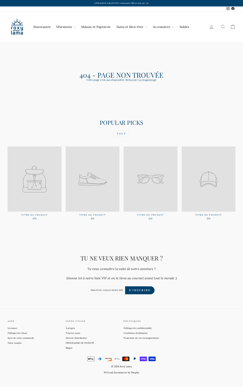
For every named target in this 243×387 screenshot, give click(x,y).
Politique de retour (17, 333)
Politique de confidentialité (138, 328)
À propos (70, 328)
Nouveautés (41, 27)
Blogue (69, 348)
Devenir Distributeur (76, 338)
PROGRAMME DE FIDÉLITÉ (80, 343)
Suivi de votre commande (21, 338)
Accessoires (162, 27)
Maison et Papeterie (96, 27)
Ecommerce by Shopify (126, 372)
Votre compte (15, 343)
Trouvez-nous (73, 333)
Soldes (184, 27)
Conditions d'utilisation (136, 333)
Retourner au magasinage (140, 80)
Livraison (12, 328)
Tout (121, 133)
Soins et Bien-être (130, 27)
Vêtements (64, 27)
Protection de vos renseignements (141, 338)
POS (106, 372)
